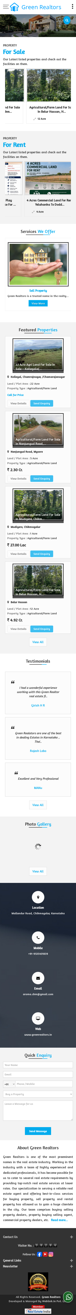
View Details (18, 403)
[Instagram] (50, 1253)
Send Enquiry (41, 403)
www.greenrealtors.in (38, 1034)
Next (65, 276)
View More (24, 303)
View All (38, 642)
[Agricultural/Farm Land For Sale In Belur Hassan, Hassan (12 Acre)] (32, 85)
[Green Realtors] (35, 7)
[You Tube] (45, 1253)
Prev (10, 276)
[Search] (66, 20)
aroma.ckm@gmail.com (38, 994)
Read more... (59, 1220)
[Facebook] (39, 1253)
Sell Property (25, 290)
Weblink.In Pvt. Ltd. (54, 1301)
